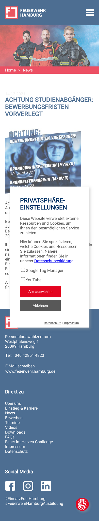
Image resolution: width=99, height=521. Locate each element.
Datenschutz (52, 322)
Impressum (71, 322)
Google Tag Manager (44, 270)
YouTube (33, 279)
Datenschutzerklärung (54, 260)
